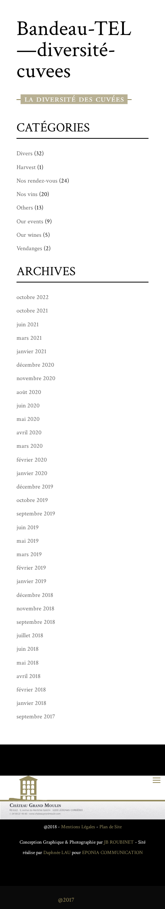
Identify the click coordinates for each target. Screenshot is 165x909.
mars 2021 (29, 338)
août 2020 (28, 392)
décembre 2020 (35, 365)
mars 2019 (29, 554)
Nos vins (27, 194)
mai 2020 (28, 419)
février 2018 (31, 690)
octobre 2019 (32, 500)
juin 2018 (27, 649)
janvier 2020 (31, 473)
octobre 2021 (32, 311)
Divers (24, 154)
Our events (29, 222)
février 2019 (31, 568)
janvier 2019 (31, 581)
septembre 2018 (35, 622)
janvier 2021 (31, 351)
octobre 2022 (32, 297)
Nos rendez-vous (37, 181)
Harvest (26, 167)
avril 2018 (28, 676)
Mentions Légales (78, 827)
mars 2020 (29, 446)
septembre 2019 (35, 514)
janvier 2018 (31, 703)
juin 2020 (28, 406)
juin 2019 (27, 527)
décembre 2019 (34, 487)
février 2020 (31, 460)
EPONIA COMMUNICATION (112, 852)
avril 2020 (28, 433)
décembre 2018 (34, 595)
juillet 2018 (29, 635)
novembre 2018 (35, 609)
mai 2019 (27, 541)
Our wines (28, 235)
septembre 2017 (35, 717)
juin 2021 (27, 325)
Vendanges (29, 248)
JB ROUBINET (119, 842)
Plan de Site (110, 827)
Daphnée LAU (56, 852)
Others (24, 208)
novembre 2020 (35, 378)
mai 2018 (27, 663)
